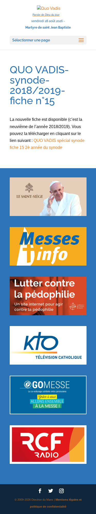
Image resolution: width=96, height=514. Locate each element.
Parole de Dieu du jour (46, 14)
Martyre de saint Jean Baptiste (48, 27)
